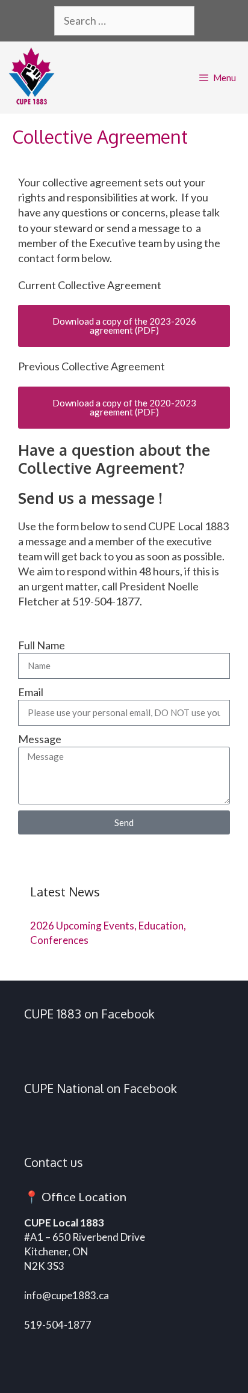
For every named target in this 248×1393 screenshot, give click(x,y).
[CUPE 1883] (34, 77)
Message (39, 738)
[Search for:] (124, 21)
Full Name (41, 645)
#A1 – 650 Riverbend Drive (84, 1237)
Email (30, 692)
